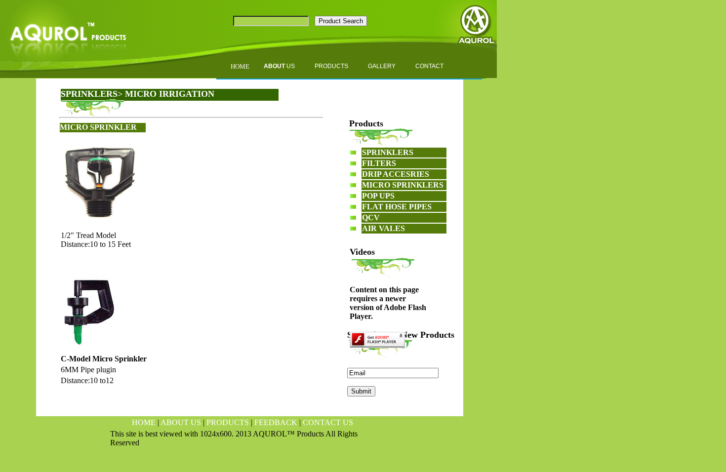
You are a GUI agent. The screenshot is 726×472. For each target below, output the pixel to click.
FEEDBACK (275, 422)
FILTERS (379, 163)
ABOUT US (181, 422)
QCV (371, 217)
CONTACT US (328, 422)
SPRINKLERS (89, 94)
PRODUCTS (227, 422)
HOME (144, 422)
